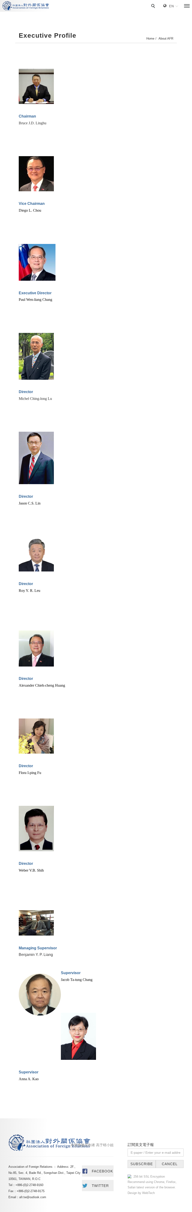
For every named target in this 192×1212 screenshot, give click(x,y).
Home (150, 38)
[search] (154, 6)
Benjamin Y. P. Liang (36, 955)
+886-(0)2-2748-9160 (29, 1185)
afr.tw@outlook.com (32, 1197)
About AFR (166, 38)
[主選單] (187, 6)
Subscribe (141, 1164)
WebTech (148, 1193)
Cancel (169, 1164)
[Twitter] (98, 1185)
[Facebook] (98, 1171)
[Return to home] (25, 6)
